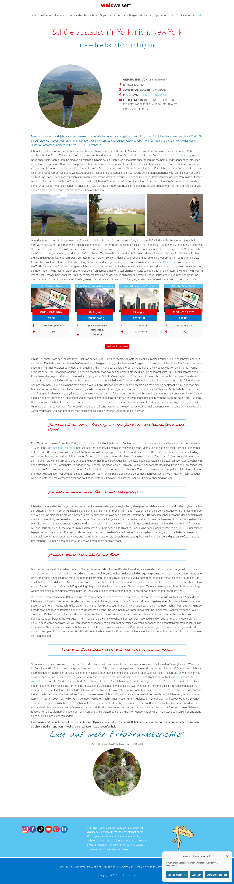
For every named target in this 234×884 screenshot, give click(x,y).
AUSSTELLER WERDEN (88, 867)
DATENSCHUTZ (131, 867)
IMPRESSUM (112, 867)
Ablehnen (196, 874)
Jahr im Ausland (176, 155)
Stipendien (106, 15)
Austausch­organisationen (133, 15)
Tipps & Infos (162, 15)
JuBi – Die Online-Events (51, 286)
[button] (227, 856)
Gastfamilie (170, 262)
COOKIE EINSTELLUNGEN (158, 867)
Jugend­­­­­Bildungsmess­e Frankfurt (139, 286)
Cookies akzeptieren (177, 874)
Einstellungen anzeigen (216, 874)
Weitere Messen (116, 346)
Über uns (59, 15)
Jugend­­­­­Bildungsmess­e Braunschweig (94, 286)
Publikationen (183, 15)
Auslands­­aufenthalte (82, 15)
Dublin (177, 677)
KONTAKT (66, 867)
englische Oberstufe (64, 447)
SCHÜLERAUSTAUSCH (153, 94)
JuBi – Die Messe (41, 15)
